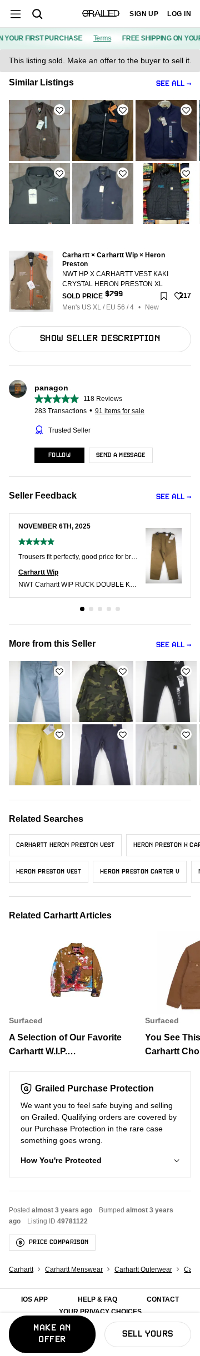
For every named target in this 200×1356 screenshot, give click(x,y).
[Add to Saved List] (164, 296)
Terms (98, 38)
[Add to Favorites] (59, 109)
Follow (59, 455)
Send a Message (121, 455)
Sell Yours (147, 1334)
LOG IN (179, 14)
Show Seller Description (100, 339)
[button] (100, 1160)
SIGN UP (143, 14)
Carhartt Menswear (74, 1269)
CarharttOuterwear (143, 1269)
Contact (163, 1299)
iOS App (34, 1299)
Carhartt (21, 1269)
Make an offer (52, 1334)
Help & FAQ (97, 1299)
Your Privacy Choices (100, 1312)
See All (170, 84)
